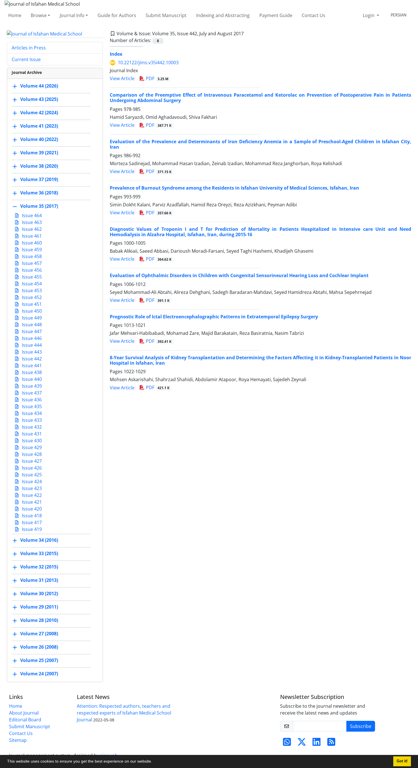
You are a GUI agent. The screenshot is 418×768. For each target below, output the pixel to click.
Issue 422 (31, 495)
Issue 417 (31, 522)
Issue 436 (31, 400)
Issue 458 (31, 256)
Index (116, 54)
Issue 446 (31, 338)
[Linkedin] (316, 743)
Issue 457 (31, 263)
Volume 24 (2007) (39, 674)
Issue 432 (31, 427)
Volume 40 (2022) (39, 139)
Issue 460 (31, 243)
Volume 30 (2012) (39, 594)
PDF (157, 78)
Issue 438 (31, 372)
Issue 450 (31, 311)
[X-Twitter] (302, 743)
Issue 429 (31, 447)
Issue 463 (31, 222)
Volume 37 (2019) (39, 180)
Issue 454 (31, 284)
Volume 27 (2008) (39, 634)
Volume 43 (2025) (39, 99)
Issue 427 (31, 461)
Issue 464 (31, 215)
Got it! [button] (402, 761)
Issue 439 (31, 386)
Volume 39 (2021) (39, 153)
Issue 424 (31, 481)
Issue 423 (31, 488)
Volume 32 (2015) (39, 567)
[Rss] (331, 743)
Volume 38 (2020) (39, 166)
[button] (154, 762)
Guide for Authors (117, 15)
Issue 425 (31, 475)
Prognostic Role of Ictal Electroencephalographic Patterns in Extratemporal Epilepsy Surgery (214, 317)
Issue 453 (31, 290)
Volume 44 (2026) (39, 86)
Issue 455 (31, 277)
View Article (122, 78)
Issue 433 (31, 420)
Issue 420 (31, 509)
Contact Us (313, 15)
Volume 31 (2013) (39, 580)
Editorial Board (25, 720)
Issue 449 (31, 318)
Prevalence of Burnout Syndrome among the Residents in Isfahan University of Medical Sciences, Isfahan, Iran (234, 188)
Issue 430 (31, 440)
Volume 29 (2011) (39, 607)
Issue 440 (31, 379)
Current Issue (26, 59)
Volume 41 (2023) (39, 126)
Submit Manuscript (166, 15)
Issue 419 (31, 529)
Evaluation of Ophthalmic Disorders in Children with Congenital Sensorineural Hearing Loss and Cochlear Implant (239, 275)
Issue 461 (31, 236)
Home (14, 15)
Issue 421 (31, 502)
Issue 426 (31, 468)
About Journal (24, 713)
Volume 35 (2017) (39, 206)
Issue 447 (31, 331)
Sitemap (18, 740)
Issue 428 (31, 454)
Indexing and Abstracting (223, 15)
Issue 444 (31, 345)
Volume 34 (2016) (39, 540)
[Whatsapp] (287, 743)
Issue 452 (31, 297)
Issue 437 (31, 393)
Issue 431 (31, 434)
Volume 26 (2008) (39, 647)
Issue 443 (31, 352)
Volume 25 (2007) (39, 660)
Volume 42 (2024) (39, 113)
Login (369, 15)
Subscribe (360, 726)
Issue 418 (31, 515)
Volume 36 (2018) (39, 193)
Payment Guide (275, 15)
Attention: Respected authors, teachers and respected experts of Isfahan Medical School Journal (124, 713)
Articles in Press (29, 48)
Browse (39, 15)
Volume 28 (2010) (39, 620)
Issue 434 (31, 413)
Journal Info (72, 15)
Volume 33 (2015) (39, 554)
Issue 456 (31, 270)
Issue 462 (31, 229)
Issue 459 (31, 249)
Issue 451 (31, 304)
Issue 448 (31, 324)
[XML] (248, 33)
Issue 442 (31, 359)
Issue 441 (31, 365)
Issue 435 (31, 406)
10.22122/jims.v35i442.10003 (148, 62)
